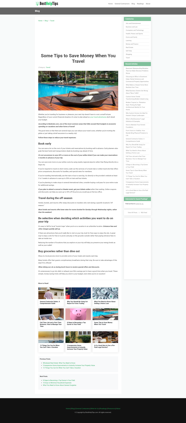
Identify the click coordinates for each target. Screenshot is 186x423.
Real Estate (129, 47)
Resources (111, 408)
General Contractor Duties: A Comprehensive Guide (50, 302)
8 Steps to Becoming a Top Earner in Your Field (76, 323)
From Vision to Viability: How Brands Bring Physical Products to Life (137, 133)
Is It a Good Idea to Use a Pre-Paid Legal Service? (104, 346)
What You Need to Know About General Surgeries (59, 385)
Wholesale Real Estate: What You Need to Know (59, 363)
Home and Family (131, 37)
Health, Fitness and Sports (134, 34)
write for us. (140, 204)
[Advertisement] (78, 37)
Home (110, 4)
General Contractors (122, 4)
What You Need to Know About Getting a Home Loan (104, 302)
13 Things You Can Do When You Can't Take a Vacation (49, 346)
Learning (128, 40)
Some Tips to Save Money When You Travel (103, 323)
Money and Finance (132, 44)
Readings (140, 4)
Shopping (129, 54)
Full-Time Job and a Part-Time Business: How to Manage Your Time (51, 324)
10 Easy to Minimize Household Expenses (57, 383)
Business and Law (131, 27)
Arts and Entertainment (133, 23)
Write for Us (95, 408)
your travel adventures (98, 117)
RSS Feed (144, 212)
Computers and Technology (135, 30)
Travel (52, 21)
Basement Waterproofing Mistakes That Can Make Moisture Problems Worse (137, 71)
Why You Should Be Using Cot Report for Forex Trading (77, 302)
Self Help (129, 51)
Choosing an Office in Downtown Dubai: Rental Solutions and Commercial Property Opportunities (137, 79)
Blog (133, 4)
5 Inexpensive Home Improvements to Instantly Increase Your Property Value (77, 347)
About (148, 4)
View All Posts (132, 212)
